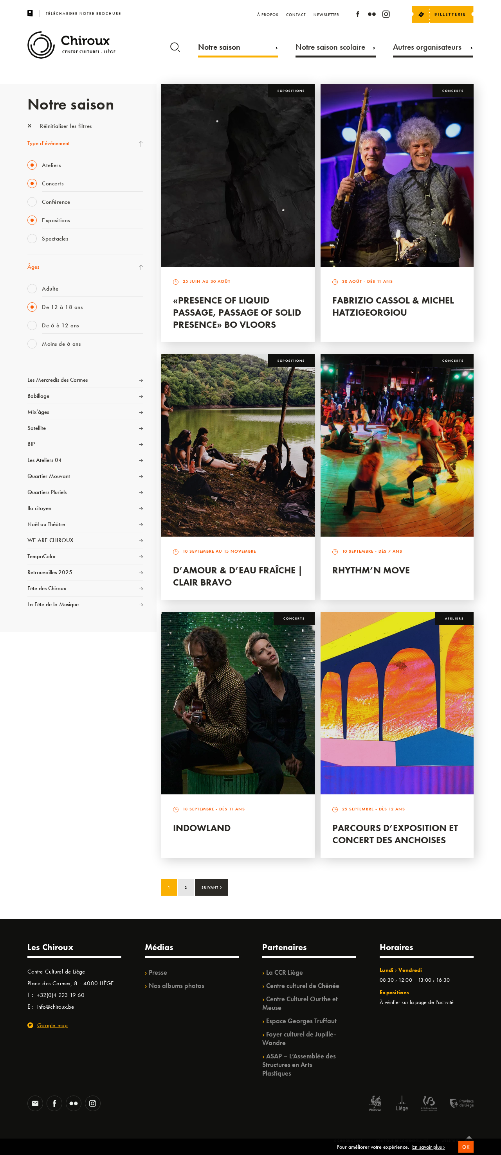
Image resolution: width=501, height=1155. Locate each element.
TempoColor (41, 556)
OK (466, 1147)
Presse (158, 972)
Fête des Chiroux (46, 588)
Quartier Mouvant (48, 476)
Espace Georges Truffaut (301, 1021)
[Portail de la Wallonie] (375, 1104)
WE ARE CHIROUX (50, 540)
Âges (33, 267)
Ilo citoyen (39, 508)
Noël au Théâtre (46, 524)
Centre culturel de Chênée (302, 985)
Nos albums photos (176, 985)
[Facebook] (357, 15)
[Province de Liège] (456, 1104)
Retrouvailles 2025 (49, 572)
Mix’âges (38, 412)
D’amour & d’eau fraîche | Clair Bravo (238, 576)
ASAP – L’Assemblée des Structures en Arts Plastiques (299, 1065)
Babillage (38, 396)
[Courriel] (35, 1104)
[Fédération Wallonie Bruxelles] (429, 1104)
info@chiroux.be (55, 1007)
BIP (31, 444)
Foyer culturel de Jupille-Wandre (299, 1038)
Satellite (36, 428)
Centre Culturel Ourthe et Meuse (300, 1003)
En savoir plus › (428, 1147)
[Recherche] (175, 45)
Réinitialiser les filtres (65, 126)
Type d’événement (48, 143)
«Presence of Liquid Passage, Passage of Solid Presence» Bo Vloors (237, 312)
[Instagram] (386, 15)
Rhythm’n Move (371, 570)
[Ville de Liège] (402, 1104)
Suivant (212, 887)
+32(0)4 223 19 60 (61, 995)
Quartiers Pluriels (47, 492)
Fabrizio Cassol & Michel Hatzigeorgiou (393, 306)
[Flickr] (372, 15)
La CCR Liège (284, 972)
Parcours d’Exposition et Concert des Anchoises (395, 834)
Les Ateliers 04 (44, 460)
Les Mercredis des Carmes (57, 380)
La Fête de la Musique (53, 604)
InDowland (202, 828)
